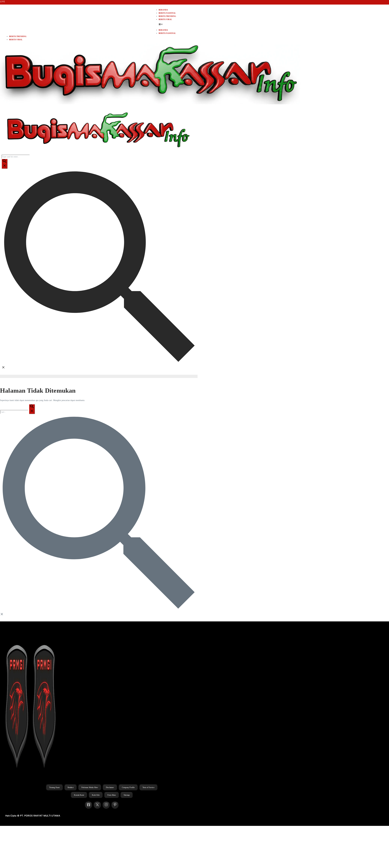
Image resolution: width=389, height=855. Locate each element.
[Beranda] (97, 153)
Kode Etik (96, 795)
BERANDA (163, 10)
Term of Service (148, 787)
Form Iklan (111, 795)
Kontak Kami (79, 795)
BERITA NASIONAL (167, 13)
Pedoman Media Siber (89, 787)
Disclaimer (110, 787)
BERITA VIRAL (165, 19)
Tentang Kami (54, 787)
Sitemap (127, 795)
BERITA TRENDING (167, 16)
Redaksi (71, 787)
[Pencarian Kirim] (5, 164)
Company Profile (128, 787)
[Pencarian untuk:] (17, 412)
